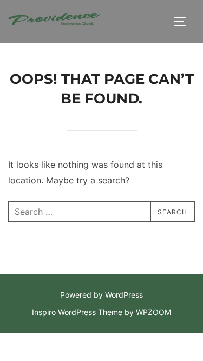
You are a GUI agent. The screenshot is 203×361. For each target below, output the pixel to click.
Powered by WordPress (101, 294)
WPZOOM (153, 312)
